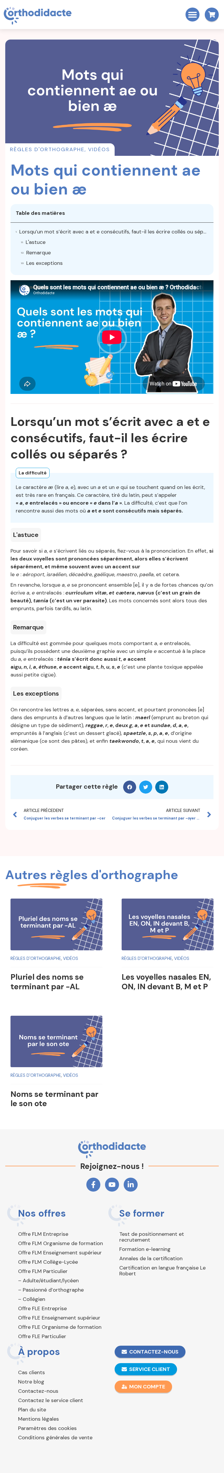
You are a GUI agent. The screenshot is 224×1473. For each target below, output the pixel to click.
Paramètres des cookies (47, 1428)
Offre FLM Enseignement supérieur (60, 1252)
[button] (193, 15)
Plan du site (32, 1409)
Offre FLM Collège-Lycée (48, 1261)
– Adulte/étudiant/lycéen (48, 1280)
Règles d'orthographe (47, 149)
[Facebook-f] (93, 1185)
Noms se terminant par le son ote (54, 1098)
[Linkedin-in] (131, 1185)
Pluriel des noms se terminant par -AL (47, 981)
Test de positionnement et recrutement (151, 1237)
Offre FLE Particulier (42, 1336)
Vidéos (99, 149)
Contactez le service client (50, 1400)
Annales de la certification (151, 1258)
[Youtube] (112, 1185)
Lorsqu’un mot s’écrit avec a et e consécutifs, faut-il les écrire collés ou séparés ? (113, 231)
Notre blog (31, 1381)
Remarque (38, 252)
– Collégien (31, 1299)
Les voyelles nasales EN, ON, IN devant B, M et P (166, 981)
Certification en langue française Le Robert (162, 1270)
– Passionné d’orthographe (51, 1289)
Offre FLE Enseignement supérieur (59, 1317)
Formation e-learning (145, 1249)
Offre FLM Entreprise (43, 1234)
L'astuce (36, 242)
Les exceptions (44, 263)
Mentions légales (38, 1418)
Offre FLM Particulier (43, 1271)
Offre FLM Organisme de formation (60, 1243)
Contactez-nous (38, 1391)
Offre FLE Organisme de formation (60, 1327)
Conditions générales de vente (55, 1437)
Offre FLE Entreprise (42, 1308)
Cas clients (31, 1372)
